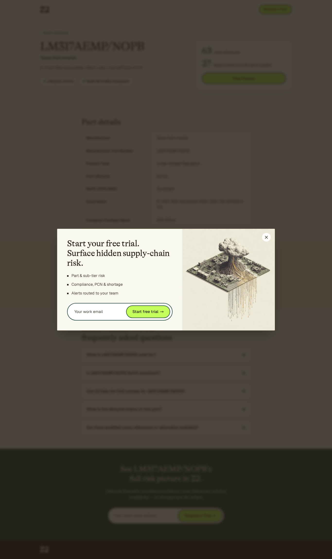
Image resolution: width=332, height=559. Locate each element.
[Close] (266, 237)
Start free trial (145, 311)
